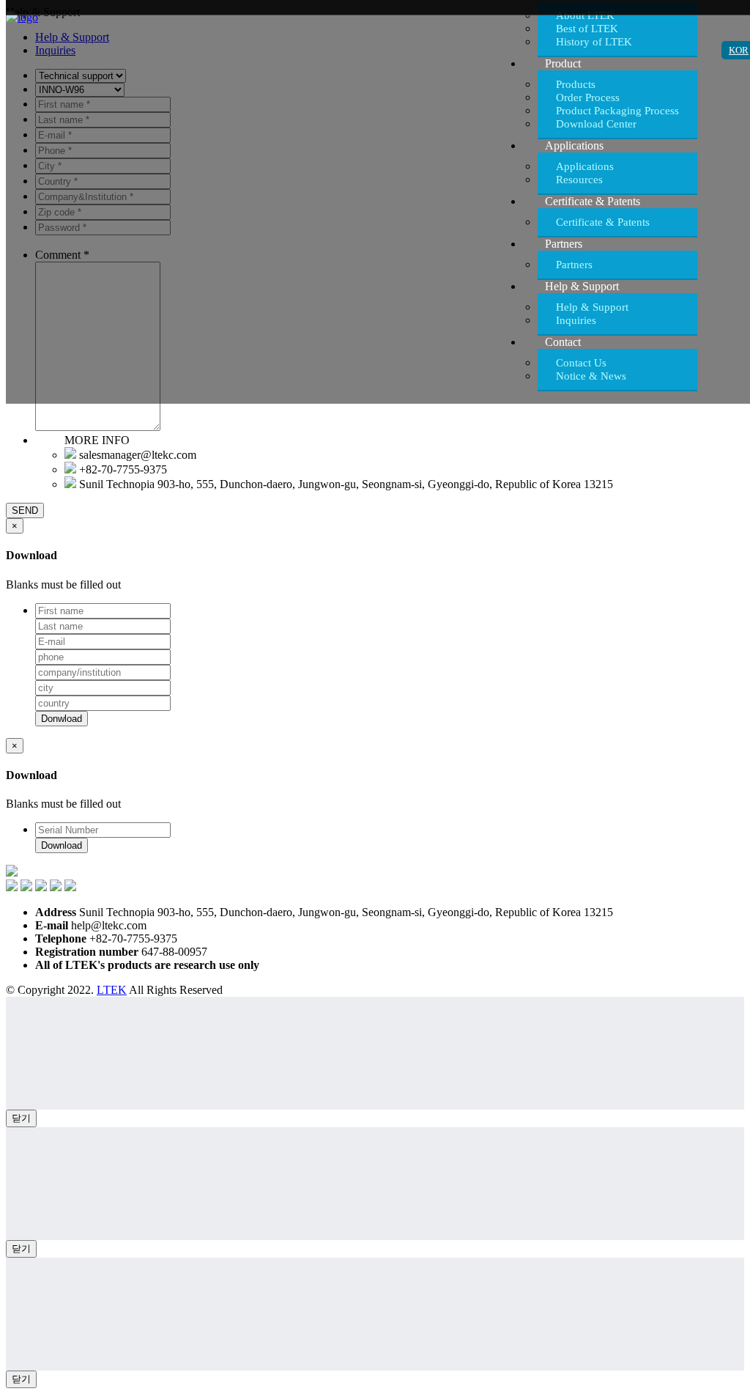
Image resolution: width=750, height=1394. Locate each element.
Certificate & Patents (592, 201)
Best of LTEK (587, 28)
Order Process (588, 97)
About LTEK (585, 15)
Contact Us (581, 363)
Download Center (596, 124)
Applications (574, 145)
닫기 (21, 1118)
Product (563, 63)
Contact (563, 342)
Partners (563, 243)
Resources (579, 179)
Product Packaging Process (617, 111)
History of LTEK (594, 42)
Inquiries (576, 320)
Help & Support (582, 286)
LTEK (112, 990)
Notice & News (591, 376)
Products (575, 84)
